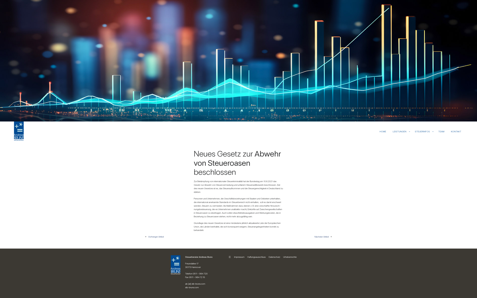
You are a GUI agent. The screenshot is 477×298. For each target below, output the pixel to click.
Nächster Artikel (322, 236)
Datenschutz (274, 257)
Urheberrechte (290, 257)
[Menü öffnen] (229, 257)
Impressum (239, 257)
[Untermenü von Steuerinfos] (433, 131)
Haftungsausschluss (256, 257)
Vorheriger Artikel (156, 236)
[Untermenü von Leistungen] (409, 131)
